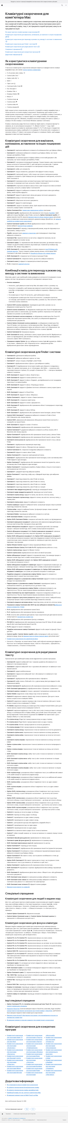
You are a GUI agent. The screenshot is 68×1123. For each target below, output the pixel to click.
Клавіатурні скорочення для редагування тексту (21, 46)
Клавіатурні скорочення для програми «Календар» (15, 1046)
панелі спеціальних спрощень (17, 1006)
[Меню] (66, 5)
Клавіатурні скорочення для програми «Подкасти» (54, 1039)
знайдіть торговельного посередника (16, 1118)
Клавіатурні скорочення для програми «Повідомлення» (34, 1046)
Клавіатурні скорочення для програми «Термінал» (54, 1066)
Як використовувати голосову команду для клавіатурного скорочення (30, 1020)
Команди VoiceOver (13, 1008)
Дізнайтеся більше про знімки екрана (42, 253)
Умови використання (42, 1120)
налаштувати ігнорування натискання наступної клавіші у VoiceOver (29, 1011)
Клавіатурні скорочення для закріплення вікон (22, 639)
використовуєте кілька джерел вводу (40, 217)
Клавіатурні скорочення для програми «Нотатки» (34, 1060)
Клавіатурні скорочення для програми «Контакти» (15, 1052)
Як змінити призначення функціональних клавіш (23, 1087)
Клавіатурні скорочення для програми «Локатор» (15, 1062)
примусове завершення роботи (32, 210)
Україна (64, 1120)
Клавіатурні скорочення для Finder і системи (20, 44)
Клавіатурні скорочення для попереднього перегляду (54, 1052)
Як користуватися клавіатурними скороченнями (21, 32)
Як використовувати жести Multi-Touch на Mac (22, 1095)
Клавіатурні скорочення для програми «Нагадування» (54, 1046)
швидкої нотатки (23, 264)
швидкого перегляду (29, 233)
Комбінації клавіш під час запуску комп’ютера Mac (24, 1092)
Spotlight (52, 213)
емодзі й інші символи (25, 226)
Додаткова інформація (12, 54)
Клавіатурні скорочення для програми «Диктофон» (54, 1072)
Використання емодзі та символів (18, 887)
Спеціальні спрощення (12, 49)
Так (27, 1109)
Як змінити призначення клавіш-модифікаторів (22, 1090)
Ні (32, 1109)
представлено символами (31, 70)
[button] (62, 5)
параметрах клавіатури (25, 617)
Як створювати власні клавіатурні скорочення (22, 1085)
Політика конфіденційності (29, 1120)
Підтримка (8, 1113)
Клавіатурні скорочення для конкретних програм (21, 52)
